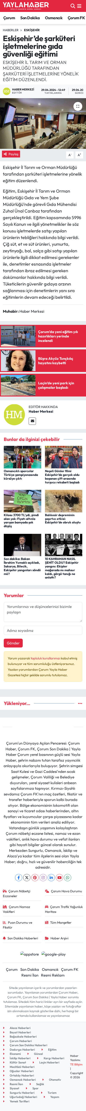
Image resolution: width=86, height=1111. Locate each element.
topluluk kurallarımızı (46, 658)
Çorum (9, 17)
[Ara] (73, 6)
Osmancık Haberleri (22, 1079)
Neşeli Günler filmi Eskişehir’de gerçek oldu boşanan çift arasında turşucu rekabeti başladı (62, 476)
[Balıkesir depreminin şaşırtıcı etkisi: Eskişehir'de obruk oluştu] (63, 500)
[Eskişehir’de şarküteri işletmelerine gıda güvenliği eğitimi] (43, 123)
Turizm (51, 1092)
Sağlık (40, 1084)
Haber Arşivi (59, 938)
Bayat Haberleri (20, 1032)
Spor (35, 1088)
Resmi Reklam (53, 975)
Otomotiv (54, 1079)
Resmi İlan (29, 975)
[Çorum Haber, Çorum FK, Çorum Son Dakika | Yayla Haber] (26, 6)
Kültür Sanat (17, 1062)
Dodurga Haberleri (22, 1049)
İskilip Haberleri (19, 1058)
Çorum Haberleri (20, 1041)
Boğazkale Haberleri (23, 1036)
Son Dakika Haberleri (22, 938)
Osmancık (53, 17)
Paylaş (13, 154)
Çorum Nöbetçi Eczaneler (16, 893)
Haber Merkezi (41, 411)
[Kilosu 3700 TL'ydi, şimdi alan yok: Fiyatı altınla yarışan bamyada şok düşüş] (22, 500)
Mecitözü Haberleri (21, 1067)
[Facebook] (18, 877)
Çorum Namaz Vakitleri (16, 909)
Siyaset (14, 1088)
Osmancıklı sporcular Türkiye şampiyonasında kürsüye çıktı (21, 475)
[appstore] (29, 954)
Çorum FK (76, 17)
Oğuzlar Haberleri (21, 1071)
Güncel (38, 1053)
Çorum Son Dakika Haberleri (28, 1045)
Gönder (13, 643)
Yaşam (54, 1097)
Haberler (11, 30)
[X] (26, 877)
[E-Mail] (32, 421)
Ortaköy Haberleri (21, 1075)
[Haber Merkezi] (14, 414)
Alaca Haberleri (19, 1028)
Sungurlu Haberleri (21, 1092)
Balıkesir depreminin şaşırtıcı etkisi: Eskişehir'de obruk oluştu (63, 519)
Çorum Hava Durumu (66, 891)
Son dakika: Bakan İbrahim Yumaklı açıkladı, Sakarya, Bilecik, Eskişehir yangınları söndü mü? (22, 566)
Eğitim (51, 1049)
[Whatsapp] (67, 877)
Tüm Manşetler (60, 922)
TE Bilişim (76, 1064)
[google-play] (54, 954)
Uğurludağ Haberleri (23, 1097)
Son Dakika (30, 17)
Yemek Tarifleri (19, 1101)
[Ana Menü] (79, 6)
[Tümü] (80, 703)
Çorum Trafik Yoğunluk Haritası (64, 909)
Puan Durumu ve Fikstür (17, 924)
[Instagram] (43, 877)
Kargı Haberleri (53, 1058)
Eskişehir (32, 30)
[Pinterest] (35, 877)
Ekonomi (15, 1053)
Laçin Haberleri (49, 1062)
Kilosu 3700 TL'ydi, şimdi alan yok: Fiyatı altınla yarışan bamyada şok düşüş (21, 520)
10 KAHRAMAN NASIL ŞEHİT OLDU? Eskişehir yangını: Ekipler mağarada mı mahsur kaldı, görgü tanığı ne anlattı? (62, 568)
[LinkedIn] (51, 877)
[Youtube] (59, 877)
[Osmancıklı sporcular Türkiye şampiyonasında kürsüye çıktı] (22, 456)
